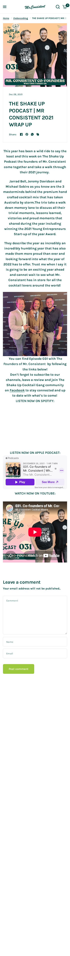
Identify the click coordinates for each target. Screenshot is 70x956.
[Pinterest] (26, 134)
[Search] (57, 7)
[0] (64, 7)
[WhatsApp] (32, 134)
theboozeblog (20, 18)
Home (6, 18)
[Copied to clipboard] (37, 134)
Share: (13, 134)
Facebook (17, 390)
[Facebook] (21, 134)
